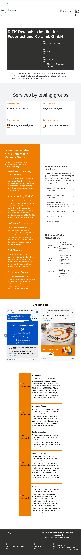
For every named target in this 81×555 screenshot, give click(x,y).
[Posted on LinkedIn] (37, 311)
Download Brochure (73, 550)
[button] (5, 335)
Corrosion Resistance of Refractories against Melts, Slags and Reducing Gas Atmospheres (58, 204)
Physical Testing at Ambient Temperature (56, 189)
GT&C (68, 537)
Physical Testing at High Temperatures (55, 196)
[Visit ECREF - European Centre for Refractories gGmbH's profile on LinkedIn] (8, 311)
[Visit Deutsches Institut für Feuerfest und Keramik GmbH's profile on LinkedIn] (44, 311)
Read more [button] (12, 355)
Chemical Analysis (53, 222)
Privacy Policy (59, 537)
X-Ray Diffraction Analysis (56, 211)
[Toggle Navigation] (62, 4)
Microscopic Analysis (54, 216)
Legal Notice (48, 537)
